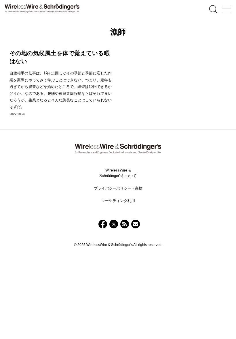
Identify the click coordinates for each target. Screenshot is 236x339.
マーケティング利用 (118, 201)
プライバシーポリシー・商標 (118, 188)
